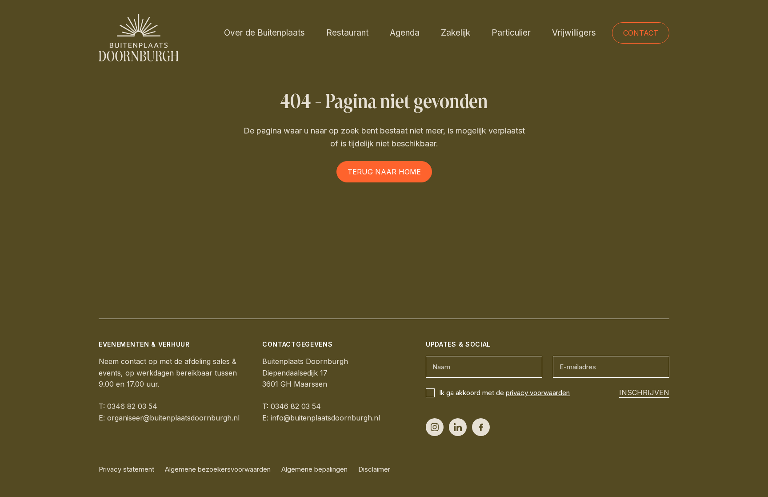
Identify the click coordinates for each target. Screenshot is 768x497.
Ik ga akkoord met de (504, 392)
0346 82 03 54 (132, 406)
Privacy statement (126, 469)
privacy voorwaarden (538, 392)
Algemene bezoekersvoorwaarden (218, 469)
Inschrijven (644, 392)
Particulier (511, 33)
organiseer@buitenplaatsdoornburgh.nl (173, 417)
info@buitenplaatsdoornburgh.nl (325, 417)
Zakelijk (455, 33)
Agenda (405, 33)
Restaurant (347, 33)
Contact (640, 32)
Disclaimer (374, 469)
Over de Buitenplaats (264, 33)
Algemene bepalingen (314, 469)
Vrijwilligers (574, 33)
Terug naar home (384, 171)
